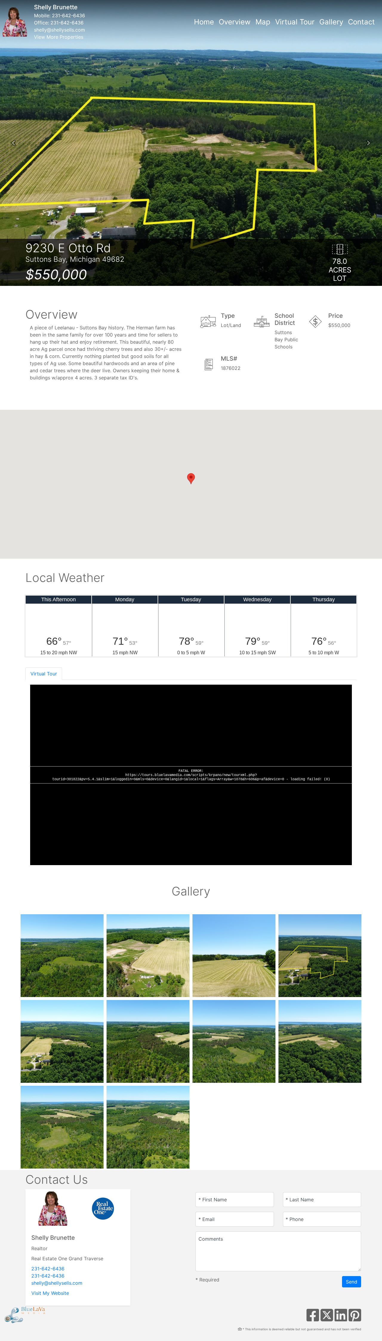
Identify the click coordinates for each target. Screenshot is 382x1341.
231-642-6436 (68, 15)
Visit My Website (50, 1293)
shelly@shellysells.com (59, 30)
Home (204, 22)
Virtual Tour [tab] (43, 674)
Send (351, 1282)
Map (262, 22)
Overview (235, 22)
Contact (361, 22)
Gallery (331, 22)
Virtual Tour (295, 22)
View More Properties (58, 37)
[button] (13, 143)
